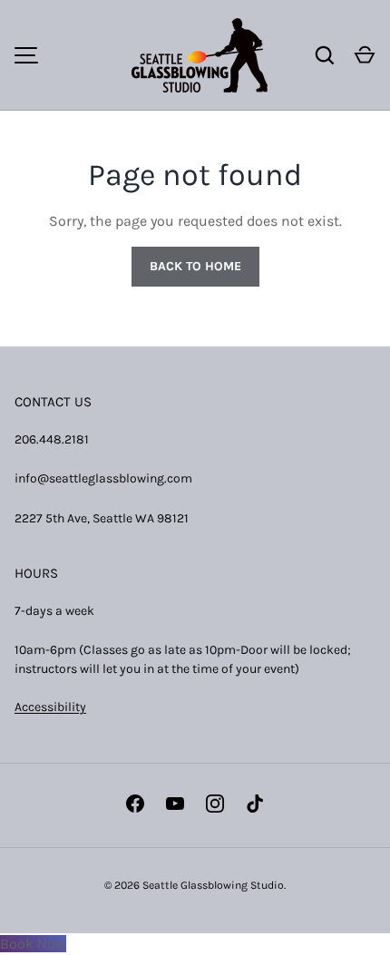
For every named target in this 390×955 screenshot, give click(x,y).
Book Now (33, 943)
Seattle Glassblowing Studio (213, 885)
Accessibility (50, 707)
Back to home (195, 266)
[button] (365, 55)
